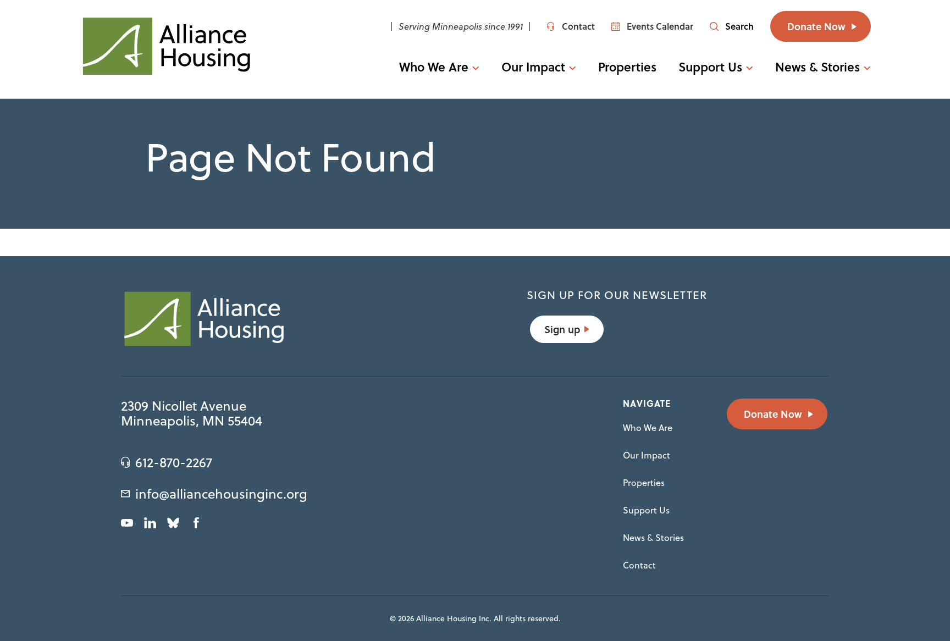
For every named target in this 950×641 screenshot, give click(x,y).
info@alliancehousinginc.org (221, 494)
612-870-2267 (173, 462)
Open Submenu (471, 66)
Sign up (562, 329)
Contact (639, 565)
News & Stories (817, 66)
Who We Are (433, 66)
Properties (627, 66)
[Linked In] (150, 522)
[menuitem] (439, 67)
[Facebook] (196, 522)
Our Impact (533, 66)
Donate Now (816, 26)
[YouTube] (127, 522)
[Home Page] (165, 46)
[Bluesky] (173, 522)
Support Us (710, 66)
